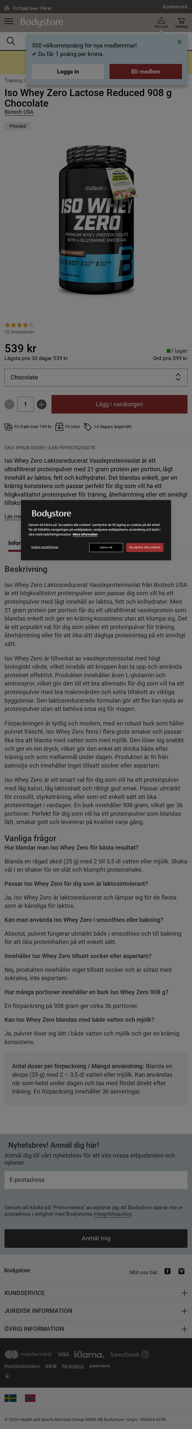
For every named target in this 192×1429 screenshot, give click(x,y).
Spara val (106, 547)
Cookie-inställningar (45, 547)
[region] (96, 530)
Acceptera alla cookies (145, 547)
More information (85, 534)
